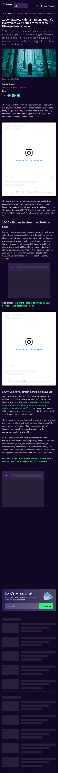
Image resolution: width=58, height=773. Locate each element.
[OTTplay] (7, 6)
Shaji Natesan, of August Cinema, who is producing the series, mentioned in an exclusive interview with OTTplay (26, 405)
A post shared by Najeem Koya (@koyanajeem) (29, 381)
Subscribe (46, 606)
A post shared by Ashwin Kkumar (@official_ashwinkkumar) (31, 192)
